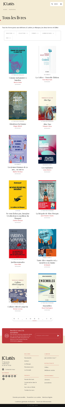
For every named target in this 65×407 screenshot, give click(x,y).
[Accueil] (9, 4)
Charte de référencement (43, 402)
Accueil (5, 9)
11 (34, 319)
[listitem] (3, 376)
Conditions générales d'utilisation (25, 402)
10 (30, 319)
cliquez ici (20, 341)
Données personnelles (19, 397)
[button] (10, 33)
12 (38, 319)
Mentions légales (47, 397)
